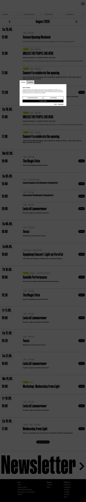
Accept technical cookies (32, 97)
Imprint (55, 104)
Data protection (60, 104)
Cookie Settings (53, 97)
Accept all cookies (43, 101)
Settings (30, 82)
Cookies (23, 82)
